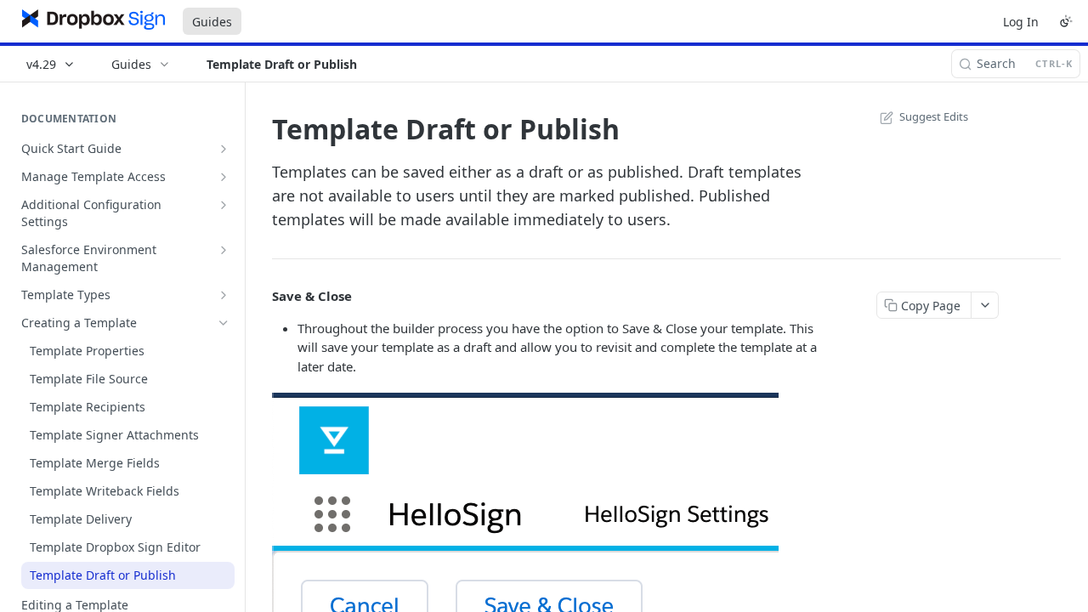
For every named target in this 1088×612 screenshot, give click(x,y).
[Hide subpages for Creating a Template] (223, 323)
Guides (212, 22)
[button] (525, 527)
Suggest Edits (933, 116)
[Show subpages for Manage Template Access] (223, 177)
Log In (1021, 22)
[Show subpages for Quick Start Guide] (223, 149)
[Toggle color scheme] (1066, 21)
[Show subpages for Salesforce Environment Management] (223, 250)
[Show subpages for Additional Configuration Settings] (223, 205)
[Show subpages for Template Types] (223, 295)
